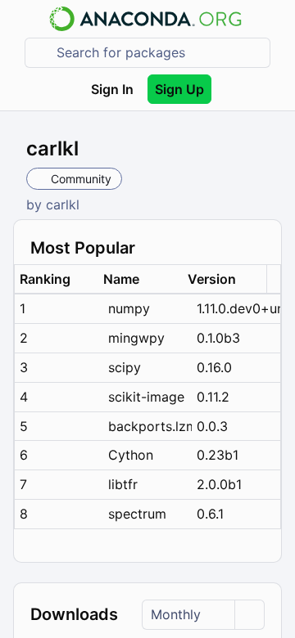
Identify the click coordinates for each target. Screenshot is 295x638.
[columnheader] (56, 279)
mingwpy (136, 338)
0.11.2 (213, 397)
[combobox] (159, 52)
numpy (129, 308)
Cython (130, 455)
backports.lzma (150, 426)
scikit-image (146, 397)
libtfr (123, 484)
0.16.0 (214, 367)
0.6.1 (210, 513)
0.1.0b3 (218, 338)
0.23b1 (217, 455)
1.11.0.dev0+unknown (238, 308)
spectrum (137, 513)
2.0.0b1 (219, 484)
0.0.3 (212, 426)
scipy (124, 367)
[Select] (249, 614)
